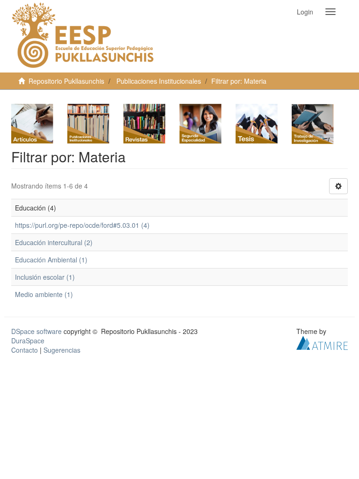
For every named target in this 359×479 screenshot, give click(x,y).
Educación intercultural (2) (54, 242)
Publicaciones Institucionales (158, 81)
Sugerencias (61, 350)
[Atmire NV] (322, 342)
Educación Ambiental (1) (51, 259)
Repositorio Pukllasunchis (66, 81)
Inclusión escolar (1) (45, 277)
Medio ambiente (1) (44, 294)
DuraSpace (27, 340)
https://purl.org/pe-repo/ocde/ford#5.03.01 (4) (82, 225)
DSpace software (36, 331)
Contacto (24, 350)
